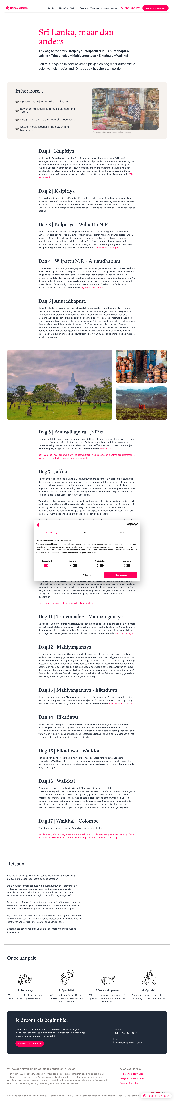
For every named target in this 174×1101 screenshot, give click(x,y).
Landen (51, 8)
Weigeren (87, 575)
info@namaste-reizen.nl (128, 1042)
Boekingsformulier (129, 1083)
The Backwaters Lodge (106, 247)
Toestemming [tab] (51, 533)
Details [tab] (87, 533)
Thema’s (63, 8)
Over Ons (84, 8)
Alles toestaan (121, 575)
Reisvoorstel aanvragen (30, 1043)
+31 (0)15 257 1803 (125, 1033)
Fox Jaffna (105, 448)
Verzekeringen (57, 1095)
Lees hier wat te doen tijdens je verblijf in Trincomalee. (65, 603)
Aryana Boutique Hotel (92, 287)
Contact (115, 8)
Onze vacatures (133, 1095)
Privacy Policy (40, 1095)
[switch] (73, 565)
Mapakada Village (124, 633)
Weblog (73, 8)
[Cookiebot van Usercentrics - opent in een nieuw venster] (127, 524)
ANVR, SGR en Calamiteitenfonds (83, 1095)
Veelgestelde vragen (99, 8)
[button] (156, 1095)
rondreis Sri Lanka (37, 928)
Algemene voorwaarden (19, 1095)
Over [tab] (122, 533)
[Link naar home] (16, 8)
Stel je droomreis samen (132, 1078)
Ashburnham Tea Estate (121, 703)
